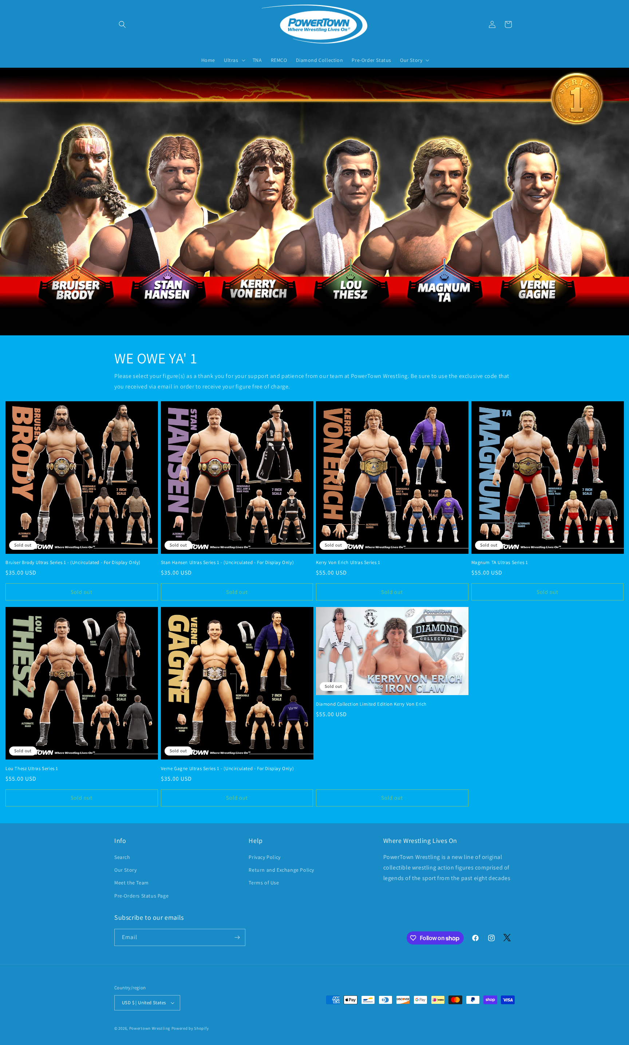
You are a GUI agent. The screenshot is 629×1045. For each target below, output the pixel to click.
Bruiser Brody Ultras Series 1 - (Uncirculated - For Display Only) (73, 562)
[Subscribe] (237, 937)
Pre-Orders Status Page (141, 895)
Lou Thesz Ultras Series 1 (31, 769)
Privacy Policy (264, 857)
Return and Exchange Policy (281, 870)
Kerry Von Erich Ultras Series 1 (348, 562)
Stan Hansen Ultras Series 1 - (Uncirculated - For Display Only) (227, 562)
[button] (122, 24)
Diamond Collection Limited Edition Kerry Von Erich (371, 704)
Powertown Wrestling (149, 1028)
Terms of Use (264, 882)
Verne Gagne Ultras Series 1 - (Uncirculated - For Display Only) (227, 769)
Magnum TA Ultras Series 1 (499, 562)
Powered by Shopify (190, 1028)
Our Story (125, 870)
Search (122, 857)
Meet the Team (131, 882)
